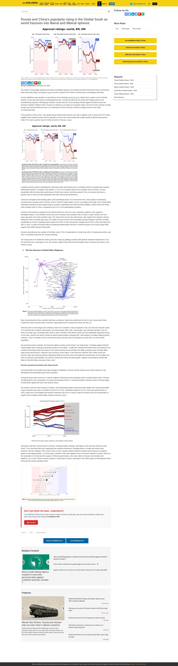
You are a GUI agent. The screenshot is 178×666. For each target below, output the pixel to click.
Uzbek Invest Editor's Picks (135, 47)
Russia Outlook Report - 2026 (124, 94)
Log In (154, 3)
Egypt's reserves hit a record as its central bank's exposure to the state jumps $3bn (80, 570)
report (50, 92)
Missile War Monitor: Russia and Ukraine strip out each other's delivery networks (41, 623)
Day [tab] (117, 29)
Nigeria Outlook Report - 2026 (124, 87)
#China (31, 532)
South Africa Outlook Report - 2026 (125, 90)
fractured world (73, 97)
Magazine (104, 3)
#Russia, (24, 532)
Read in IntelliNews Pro (54, 541)
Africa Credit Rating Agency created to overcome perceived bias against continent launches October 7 (35, 577)
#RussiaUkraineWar (41, 532)
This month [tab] (136, 29)
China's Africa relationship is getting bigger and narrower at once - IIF (76, 564)
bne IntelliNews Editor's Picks (135, 40)
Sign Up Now (31, 522)
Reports (87, 3)
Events (93, 3)
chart (69, 120)
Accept (132, 664)
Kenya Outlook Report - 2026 (123, 83)
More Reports (118, 97)
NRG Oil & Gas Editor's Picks (135, 54)
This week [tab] (125, 29)
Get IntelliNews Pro (77, 541)
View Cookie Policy (140, 664)
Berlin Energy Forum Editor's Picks (135, 61)
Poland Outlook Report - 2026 (124, 80)
